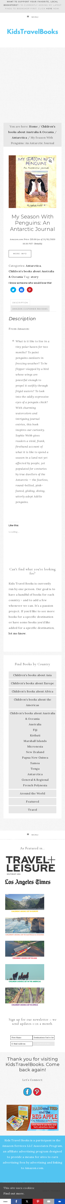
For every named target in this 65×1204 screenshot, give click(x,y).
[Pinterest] (38, 1201)
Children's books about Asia (32, 675)
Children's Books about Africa (32, 691)
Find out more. (13, 1193)
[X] (27, 1201)
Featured (32, 801)
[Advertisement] (32, 81)
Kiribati (35, 735)
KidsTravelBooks (32, 32)
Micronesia (35, 746)
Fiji (35, 730)
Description (20, 303)
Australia (35, 724)
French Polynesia (35, 785)
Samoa (35, 763)
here (49, 8)
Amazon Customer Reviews (30, 309)
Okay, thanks (51, 1191)
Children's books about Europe (32, 683)
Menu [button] (35, 17)
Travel (32, 809)
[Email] (48, 1201)
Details (38, 243)
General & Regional (35, 779)
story (34, 276)
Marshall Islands (35, 741)
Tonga (35, 768)
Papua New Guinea (35, 757)
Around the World (32, 793)
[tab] (20, 302)
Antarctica (19, 137)
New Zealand (35, 752)
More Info (20, 254)
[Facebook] (16, 1201)
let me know (17, 633)
